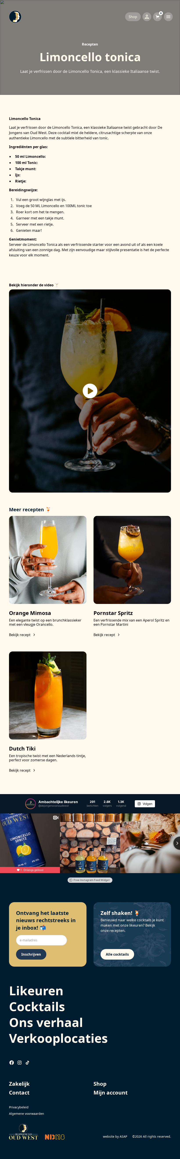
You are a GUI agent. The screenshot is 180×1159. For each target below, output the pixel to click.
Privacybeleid (19, 1107)
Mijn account (111, 1092)
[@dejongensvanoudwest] (30, 803)
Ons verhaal (46, 1022)
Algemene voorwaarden (26, 1113)
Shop (133, 16)
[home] (48, 17)
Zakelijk (19, 1083)
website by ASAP (115, 1136)
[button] (157, 16)
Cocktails (37, 1006)
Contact (19, 1092)
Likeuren (36, 990)
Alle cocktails (117, 954)
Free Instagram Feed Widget (92, 880)
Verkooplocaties (58, 1038)
